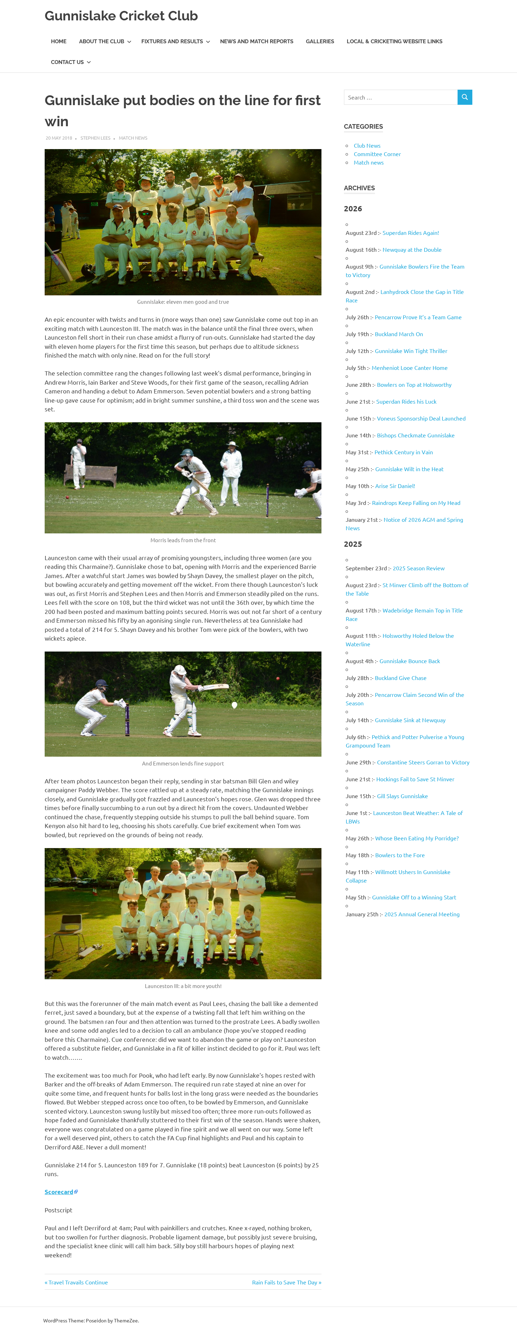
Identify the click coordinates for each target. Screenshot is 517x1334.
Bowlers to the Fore (400, 854)
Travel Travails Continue (78, 1281)
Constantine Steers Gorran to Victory (423, 761)
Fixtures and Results (172, 41)
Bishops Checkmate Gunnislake (416, 434)
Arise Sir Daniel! (395, 485)
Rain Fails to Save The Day (284, 1281)
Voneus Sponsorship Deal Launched (421, 418)
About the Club (101, 41)
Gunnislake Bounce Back (409, 660)
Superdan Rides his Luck (406, 401)
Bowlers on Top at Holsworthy (414, 384)
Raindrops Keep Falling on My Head (416, 502)
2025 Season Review (419, 567)
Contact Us (67, 62)
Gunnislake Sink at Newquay (410, 719)
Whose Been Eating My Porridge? (417, 837)
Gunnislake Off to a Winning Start (414, 896)
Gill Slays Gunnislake (402, 795)
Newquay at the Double (412, 249)
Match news (133, 138)
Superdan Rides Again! (411, 232)
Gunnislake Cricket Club (121, 16)
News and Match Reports (256, 41)
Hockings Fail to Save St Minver (415, 778)
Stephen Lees (95, 138)
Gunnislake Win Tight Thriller (411, 350)
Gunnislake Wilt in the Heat (409, 468)
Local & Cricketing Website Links (394, 41)
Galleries (320, 41)
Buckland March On (399, 333)
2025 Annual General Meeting (422, 913)
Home (58, 41)
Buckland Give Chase (401, 677)
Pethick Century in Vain (404, 451)
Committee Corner (377, 153)
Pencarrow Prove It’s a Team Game (418, 316)
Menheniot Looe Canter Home (410, 367)
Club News (367, 145)
